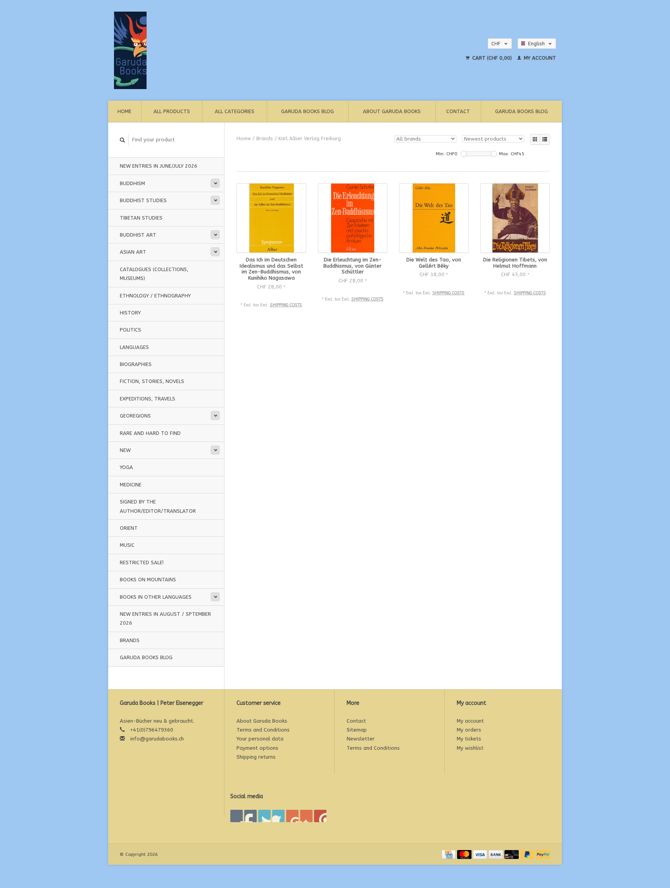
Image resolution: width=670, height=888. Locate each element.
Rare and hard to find (150, 433)
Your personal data (260, 739)
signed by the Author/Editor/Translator (158, 506)
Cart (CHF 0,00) (492, 58)
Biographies (136, 364)
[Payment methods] (449, 854)
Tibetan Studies (141, 218)
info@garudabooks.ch (157, 739)
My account (539, 58)
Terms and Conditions (263, 730)
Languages (134, 347)
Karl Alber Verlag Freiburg (309, 138)
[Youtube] (292, 816)
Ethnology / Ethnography (155, 296)
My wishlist (470, 748)
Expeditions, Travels (147, 399)
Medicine (131, 485)
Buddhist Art (138, 235)
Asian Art (133, 252)
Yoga (126, 467)
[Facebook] (236, 816)
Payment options (257, 748)
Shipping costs (286, 304)
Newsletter (361, 739)
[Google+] (264, 816)
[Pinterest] (278, 816)
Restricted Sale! (142, 562)
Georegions (135, 416)
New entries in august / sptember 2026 (165, 618)
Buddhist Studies (143, 200)
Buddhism (132, 183)
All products (172, 111)
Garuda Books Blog (307, 111)
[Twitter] (250, 816)
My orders (469, 730)
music (127, 545)
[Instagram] (320, 816)
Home (124, 111)
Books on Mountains (148, 579)
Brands (130, 640)
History (130, 313)
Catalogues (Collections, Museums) (154, 273)
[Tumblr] (306, 816)
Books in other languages (156, 597)
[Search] (122, 140)
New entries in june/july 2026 (158, 166)
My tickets (469, 739)
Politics (130, 330)
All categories (234, 111)
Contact (458, 111)
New (125, 450)
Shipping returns (256, 757)
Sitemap (357, 730)
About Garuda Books (392, 111)
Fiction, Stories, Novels (152, 381)
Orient (129, 528)
